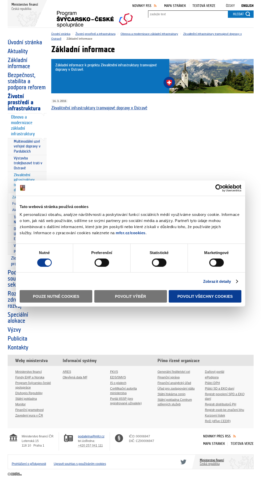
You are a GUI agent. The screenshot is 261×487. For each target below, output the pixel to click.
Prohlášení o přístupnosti (29, 464)
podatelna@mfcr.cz (91, 436)
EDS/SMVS (118, 377)
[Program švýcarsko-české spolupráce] (95, 17)
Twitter (182, 461)
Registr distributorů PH (220, 404)
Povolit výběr (130, 296)
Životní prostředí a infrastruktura (24, 102)
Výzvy (14, 330)
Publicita (17, 339)
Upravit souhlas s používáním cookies (80, 464)
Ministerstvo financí (28, 372)
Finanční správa (169, 377)
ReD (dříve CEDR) (218, 421)
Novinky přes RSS (217, 436)
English (247, 5)
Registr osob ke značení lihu (224, 410)
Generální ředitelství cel (174, 372)
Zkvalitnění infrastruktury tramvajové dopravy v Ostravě (99, 108)
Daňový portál (214, 372)
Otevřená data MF (75, 377)
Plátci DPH (212, 383)
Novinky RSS (141, 5)
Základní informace (19, 63)
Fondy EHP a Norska (29, 377)
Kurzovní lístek (215, 415)
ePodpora (212, 377)
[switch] (102, 262)
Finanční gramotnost (29, 410)
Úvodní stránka (25, 42)
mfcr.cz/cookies (131, 233)
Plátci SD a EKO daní (219, 388)
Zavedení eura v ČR (29, 415)
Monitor (20, 404)
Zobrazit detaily (217, 281)
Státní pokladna (26, 399)
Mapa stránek (175, 5)
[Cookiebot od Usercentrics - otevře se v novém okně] (219, 188)
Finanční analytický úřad (174, 383)
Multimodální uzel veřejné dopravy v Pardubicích (27, 146)
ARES (67, 372)
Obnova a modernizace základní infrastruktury (23, 125)
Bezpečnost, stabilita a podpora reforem (27, 81)
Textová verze (203, 5)
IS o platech (118, 383)
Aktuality (18, 51)
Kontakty (18, 347)
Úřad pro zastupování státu (176, 388)
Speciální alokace (18, 318)
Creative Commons (15, 474)
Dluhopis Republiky (29, 393)
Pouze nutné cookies (56, 296)
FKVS (114, 372)
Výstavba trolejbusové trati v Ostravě (28, 163)
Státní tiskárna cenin (172, 394)
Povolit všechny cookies (205, 296)
